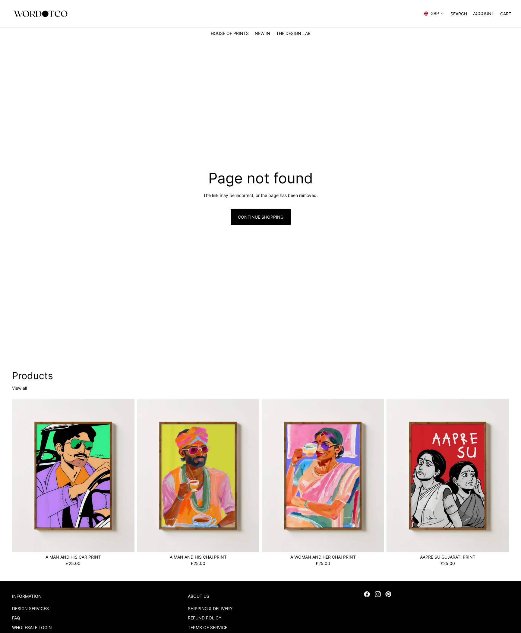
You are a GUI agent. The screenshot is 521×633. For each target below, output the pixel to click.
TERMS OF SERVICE (207, 627)
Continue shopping (260, 217)
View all (19, 388)
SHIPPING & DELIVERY (210, 608)
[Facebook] (367, 594)
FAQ (16, 617)
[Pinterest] (388, 594)
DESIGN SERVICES (30, 608)
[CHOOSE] (125, 543)
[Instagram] (377, 594)
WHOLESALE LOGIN (32, 627)
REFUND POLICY (204, 617)
